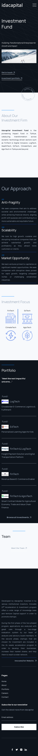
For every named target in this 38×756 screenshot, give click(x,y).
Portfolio (5, 689)
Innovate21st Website (25, 661)
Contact (5, 697)
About (4, 685)
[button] (34, 5)
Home (4, 681)
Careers (5, 693)
